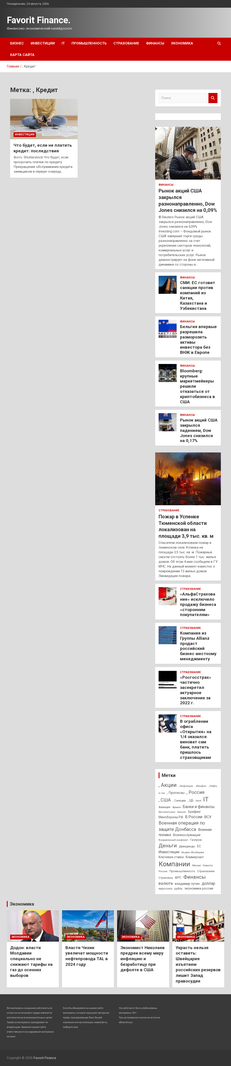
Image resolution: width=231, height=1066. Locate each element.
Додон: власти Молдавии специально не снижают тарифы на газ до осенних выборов (31, 961)
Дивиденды (187, 846)
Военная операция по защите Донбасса (182, 826)
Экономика (182, 43)
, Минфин (200, 786)
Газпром (196, 839)
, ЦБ (191, 800)
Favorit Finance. (39, 20)
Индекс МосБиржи (192, 852)
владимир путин (187, 884)
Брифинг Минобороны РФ (180, 814)
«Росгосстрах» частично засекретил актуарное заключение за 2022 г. (195, 690)
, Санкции (179, 800)
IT (63, 43)
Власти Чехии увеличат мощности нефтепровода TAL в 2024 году (86, 956)
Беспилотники (167, 812)
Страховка (166, 877)
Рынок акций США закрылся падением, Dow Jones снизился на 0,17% (198, 430)
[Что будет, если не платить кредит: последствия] (44, 119)
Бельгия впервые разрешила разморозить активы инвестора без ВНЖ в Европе (198, 339)
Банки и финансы (199, 806)
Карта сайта (22, 55)
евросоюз (165, 888)
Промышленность (89, 43)
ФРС (178, 877)
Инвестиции (43, 43)
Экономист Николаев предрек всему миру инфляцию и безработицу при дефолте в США (142, 959)
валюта (166, 883)
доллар (208, 883)
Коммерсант (195, 857)
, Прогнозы (176, 793)
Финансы (155, 43)
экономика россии (199, 888)
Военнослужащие (187, 835)
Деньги (168, 846)
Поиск (212, 98)
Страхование (126, 43)
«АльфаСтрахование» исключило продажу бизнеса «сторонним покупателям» (198, 604)
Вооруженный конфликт (173, 839)
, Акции (168, 785)
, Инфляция (186, 786)
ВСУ (208, 817)
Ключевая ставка (171, 857)
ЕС (199, 846)
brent (198, 800)
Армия (176, 807)
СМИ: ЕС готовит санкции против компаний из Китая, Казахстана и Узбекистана (197, 295)
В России (193, 816)
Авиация (164, 807)
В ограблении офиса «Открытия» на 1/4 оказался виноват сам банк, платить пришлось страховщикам (195, 739)
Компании (174, 864)
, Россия (195, 792)
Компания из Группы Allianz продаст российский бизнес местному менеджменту (198, 645)
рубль (178, 888)
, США (165, 800)
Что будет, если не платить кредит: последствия (43, 148)
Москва (196, 865)
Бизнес (17, 43)
